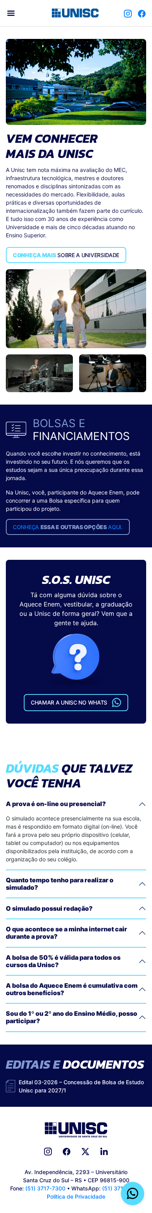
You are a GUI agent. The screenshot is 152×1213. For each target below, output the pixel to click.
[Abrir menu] (11, 13)
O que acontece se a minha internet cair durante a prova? (66, 932)
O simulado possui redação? (49, 908)
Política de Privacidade (76, 1196)
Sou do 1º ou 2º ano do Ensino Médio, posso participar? (71, 1017)
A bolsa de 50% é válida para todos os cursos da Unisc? (63, 961)
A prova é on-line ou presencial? (56, 804)
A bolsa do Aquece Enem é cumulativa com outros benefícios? (72, 989)
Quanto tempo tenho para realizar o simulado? (59, 883)
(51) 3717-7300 (45, 1188)
